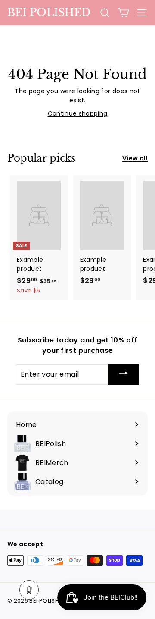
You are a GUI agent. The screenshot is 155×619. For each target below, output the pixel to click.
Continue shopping (78, 113)
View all (135, 158)
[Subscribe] (123, 374)
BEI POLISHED (48, 12)
